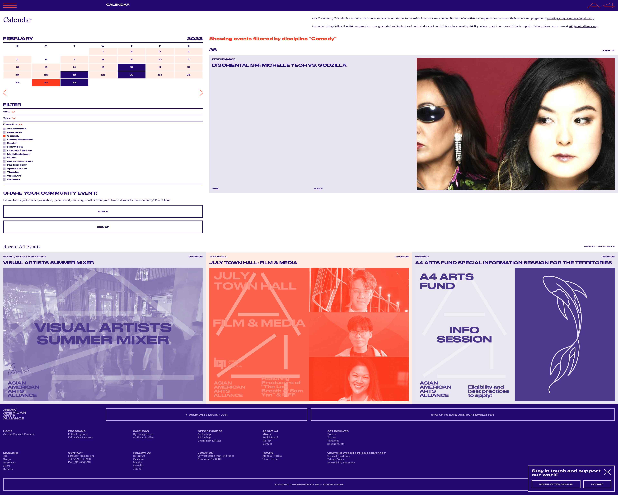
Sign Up (103, 227)
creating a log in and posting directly (570, 18)
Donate (331, 434)
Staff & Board (270, 437)
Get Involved (338, 431)
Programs (77, 431)
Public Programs (77, 434)
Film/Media (15, 147)
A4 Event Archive (143, 437)
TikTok (137, 469)
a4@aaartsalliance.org (583, 26)
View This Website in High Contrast (356, 453)
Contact (267, 444)
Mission (267, 434)
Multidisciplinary (19, 154)
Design (12, 143)
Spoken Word (17, 169)
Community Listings (209, 441)
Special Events (335, 444)
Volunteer (333, 441)
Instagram (139, 456)
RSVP (318, 189)
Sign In (103, 212)
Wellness (13, 179)
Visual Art (14, 176)
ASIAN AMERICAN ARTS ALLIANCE (14, 414)
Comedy (13, 136)
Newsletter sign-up (556, 484)
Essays (7, 459)
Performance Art (20, 161)
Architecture (16, 129)
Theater (13, 172)
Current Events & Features (18, 434)
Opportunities (210, 431)
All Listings (204, 434)
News (6, 466)
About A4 (270, 431)
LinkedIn (138, 465)
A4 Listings (204, 437)
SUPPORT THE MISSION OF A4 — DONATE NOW (309, 485)
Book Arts (14, 132)
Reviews (8, 469)
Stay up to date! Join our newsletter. (462, 415)
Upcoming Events (143, 434)
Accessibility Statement (341, 462)
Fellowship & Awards (80, 437)
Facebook (138, 459)
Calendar (118, 4)
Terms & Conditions (338, 456)
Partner (331, 437)
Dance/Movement (20, 140)
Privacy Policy (335, 459)
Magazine (11, 453)
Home (7, 431)
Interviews (9, 462)
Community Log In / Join (208, 415)
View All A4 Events (599, 247)
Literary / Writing (19, 150)
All (5, 456)
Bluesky (137, 462)
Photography (17, 165)
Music (11, 158)
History (267, 441)
